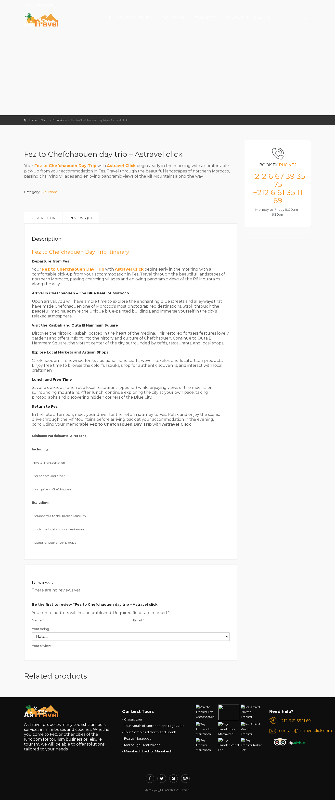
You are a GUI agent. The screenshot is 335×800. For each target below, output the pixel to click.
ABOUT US (125, 18)
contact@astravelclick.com (295, 730)
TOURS (145, 18)
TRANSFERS (206, 18)
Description (43, 218)
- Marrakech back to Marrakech (147, 751)
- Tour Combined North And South (149, 732)
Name (38, 620)
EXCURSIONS (173, 18)
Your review (42, 646)
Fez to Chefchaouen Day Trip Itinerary (80, 252)
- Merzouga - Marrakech (141, 745)
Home (33, 120)
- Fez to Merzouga (136, 738)
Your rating (40, 629)
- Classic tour (132, 719)
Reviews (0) (81, 218)
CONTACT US (237, 18)
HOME (105, 18)
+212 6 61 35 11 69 (278, 196)
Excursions (59, 120)
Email (138, 620)
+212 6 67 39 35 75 (278, 180)
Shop (44, 120)
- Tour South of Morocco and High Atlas (153, 726)
